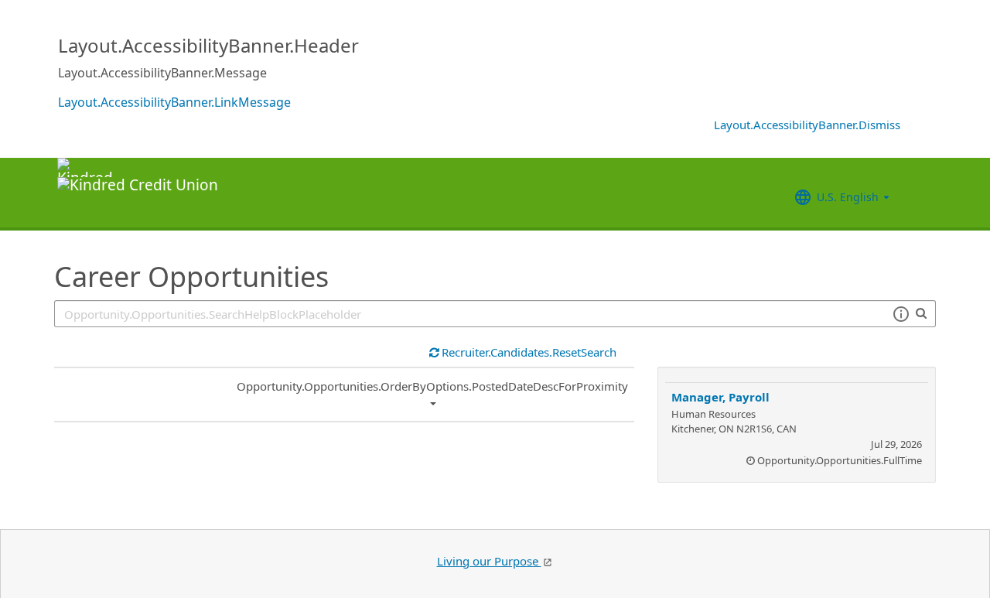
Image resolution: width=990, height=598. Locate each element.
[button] (901, 314)
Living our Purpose (489, 561)
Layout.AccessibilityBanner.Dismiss (807, 124)
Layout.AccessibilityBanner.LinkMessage (174, 102)
